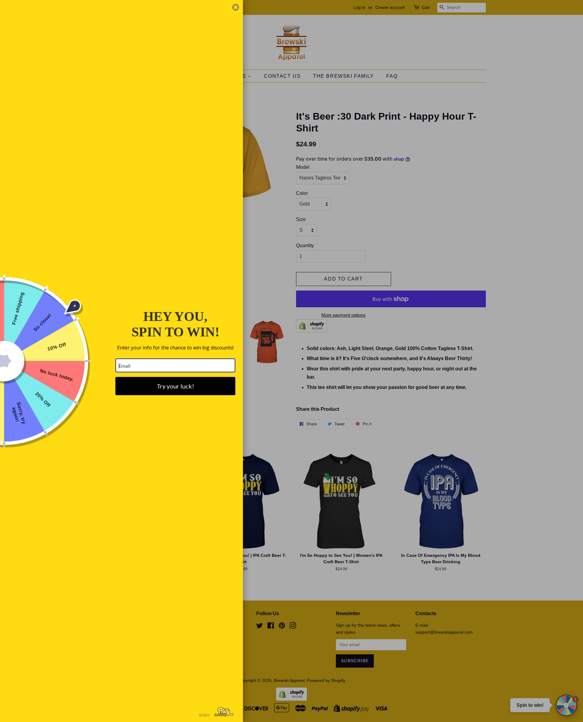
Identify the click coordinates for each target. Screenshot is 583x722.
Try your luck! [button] (175, 386)
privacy (204, 714)
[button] (235, 7)
